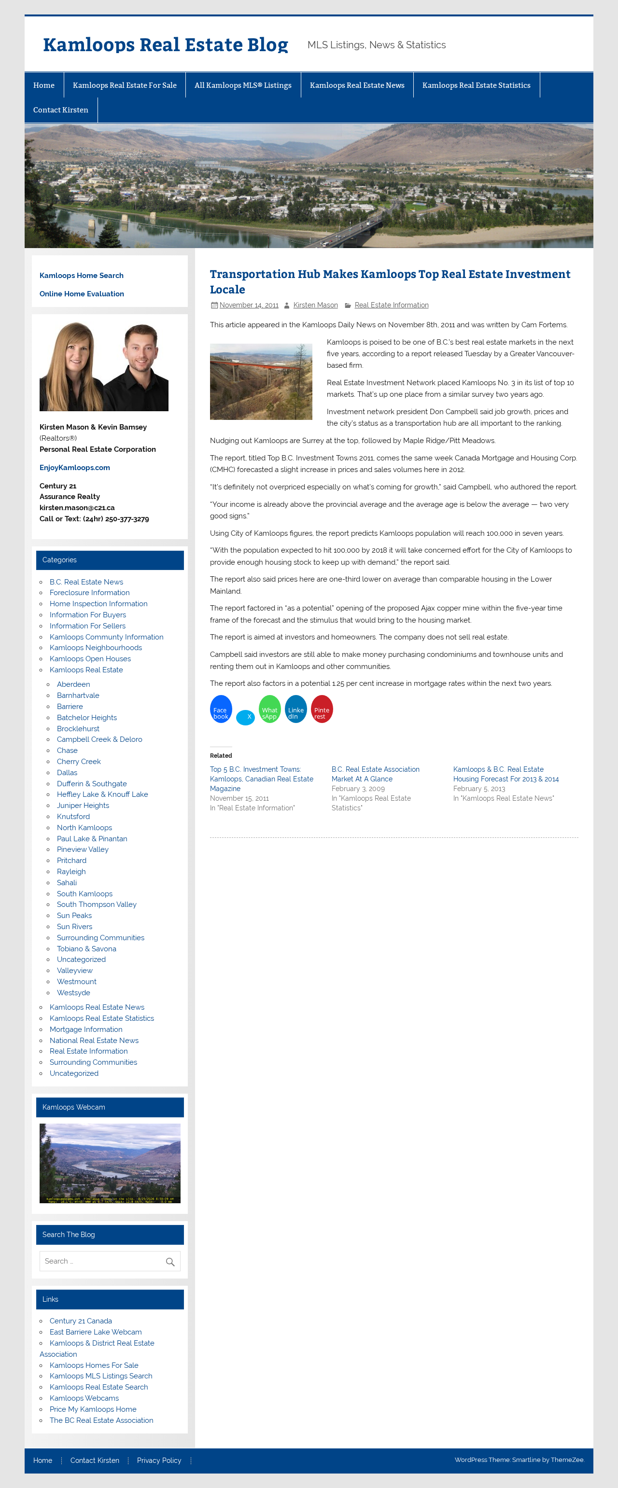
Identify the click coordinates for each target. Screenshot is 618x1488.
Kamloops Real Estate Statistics (476, 85)
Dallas (67, 772)
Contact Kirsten (60, 109)
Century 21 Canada (81, 1321)
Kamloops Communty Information (107, 637)
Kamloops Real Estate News (357, 85)
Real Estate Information (392, 305)
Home (44, 85)
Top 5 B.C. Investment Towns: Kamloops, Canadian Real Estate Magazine (261, 779)
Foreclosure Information (90, 592)
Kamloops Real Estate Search (99, 1387)
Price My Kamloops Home (93, 1409)
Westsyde (73, 992)
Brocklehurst (78, 728)
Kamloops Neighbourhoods (96, 647)
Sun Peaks (74, 915)
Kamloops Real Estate (86, 670)
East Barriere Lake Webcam (96, 1332)
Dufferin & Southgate (92, 783)
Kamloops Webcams (84, 1398)
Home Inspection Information (99, 603)
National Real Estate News (94, 1040)
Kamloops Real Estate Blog (165, 43)
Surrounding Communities (100, 937)
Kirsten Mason (316, 305)
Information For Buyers (88, 615)
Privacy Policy (159, 1461)
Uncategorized (81, 959)
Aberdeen (73, 684)
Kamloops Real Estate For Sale (125, 85)
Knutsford (73, 816)
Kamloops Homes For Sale (94, 1365)
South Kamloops (84, 894)
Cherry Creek (79, 761)
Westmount (77, 981)
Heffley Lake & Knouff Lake (102, 794)
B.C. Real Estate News (86, 582)
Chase (67, 750)
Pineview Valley (83, 849)
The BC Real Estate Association (102, 1420)
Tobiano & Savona (86, 949)
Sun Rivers (74, 926)
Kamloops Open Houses (90, 658)
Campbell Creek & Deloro (99, 739)
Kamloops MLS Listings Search (101, 1376)
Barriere (70, 706)
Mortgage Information (86, 1029)
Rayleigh (71, 871)
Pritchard (71, 860)
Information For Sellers (88, 626)
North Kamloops (84, 827)
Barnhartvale (78, 695)
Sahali (67, 882)
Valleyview (75, 970)
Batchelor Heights (87, 717)
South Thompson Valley (97, 904)
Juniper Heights (83, 805)
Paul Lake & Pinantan (92, 838)
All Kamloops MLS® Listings (243, 85)
